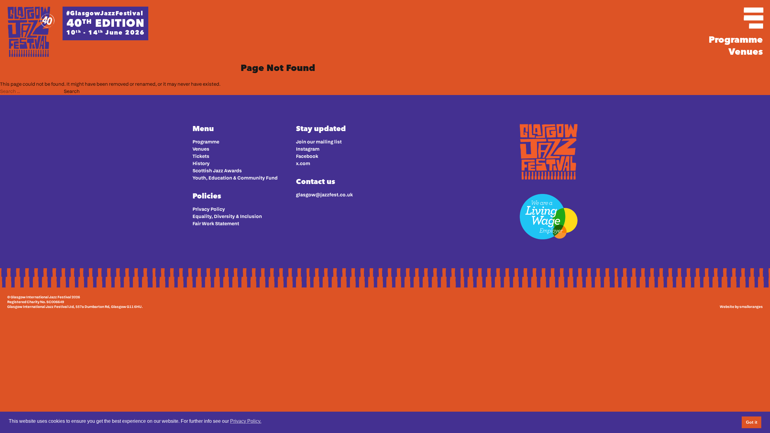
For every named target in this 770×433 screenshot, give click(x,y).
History (201, 163)
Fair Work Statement (215, 223)
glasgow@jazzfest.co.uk (324, 195)
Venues (745, 52)
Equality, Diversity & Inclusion (227, 216)
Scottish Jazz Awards (217, 171)
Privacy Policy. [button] (245, 421)
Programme (736, 40)
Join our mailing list (319, 142)
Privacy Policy (208, 209)
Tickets (200, 156)
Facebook (307, 156)
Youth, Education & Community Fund (235, 178)
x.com (303, 163)
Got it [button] (751, 422)
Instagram (307, 149)
